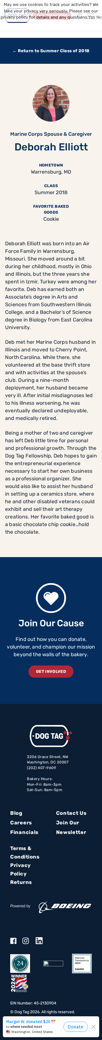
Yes (91, 17)
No (99, 17)
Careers (21, 823)
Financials (24, 832)
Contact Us (71, 813)
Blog (16, 813)
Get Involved (51, 671)
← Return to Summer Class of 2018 (50, 50)
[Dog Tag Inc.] (53, 963)
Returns (21, 882)
